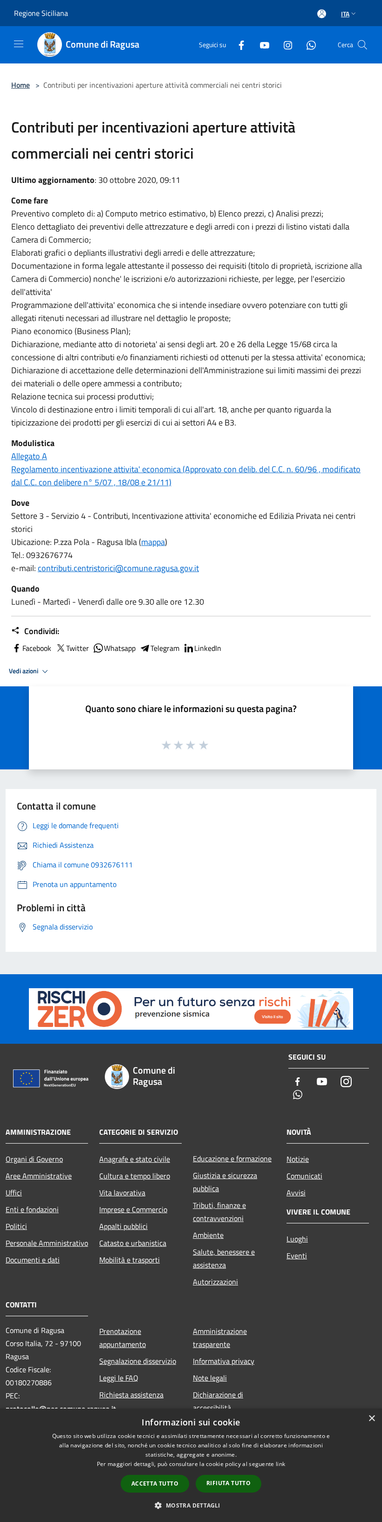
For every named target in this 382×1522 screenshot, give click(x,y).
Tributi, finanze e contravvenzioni (219, 1212)
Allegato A (29, 456)
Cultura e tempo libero (134, 1175)
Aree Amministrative (39, 1175)
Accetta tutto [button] (154, 1483)
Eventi (296, 1255)
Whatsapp (120, 648)
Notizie (297, 1159)
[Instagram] (284, 44)
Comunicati (304, 1175)
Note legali (210, 1377)
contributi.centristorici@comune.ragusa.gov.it (118, 568)
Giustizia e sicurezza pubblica (225, 1182)
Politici (16, 1226)
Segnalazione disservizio (137, 1361)
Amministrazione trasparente (220, 1338)
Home (20, 85)
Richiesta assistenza (131, 1394)
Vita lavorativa (122, 1192)
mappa (153, 542)
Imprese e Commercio (133, 1209)
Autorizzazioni (215, 1281)
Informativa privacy (223, 1361)
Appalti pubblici (123, 1226)
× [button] (371, 1418)
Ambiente (208, 1235)
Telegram (164, 648)
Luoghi (297, 1238)
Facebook (36, 648)
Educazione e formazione (232, 1158)
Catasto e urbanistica (132, 1243)
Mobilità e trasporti (129, 1259)
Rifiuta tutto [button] (228, 1483)
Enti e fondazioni (32, 1209)
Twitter (77, 648)
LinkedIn (207, 648)
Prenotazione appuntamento (122, 1338)
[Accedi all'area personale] (321, 14)
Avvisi (296, 1192)
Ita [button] (345, 14)
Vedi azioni (24, 671)
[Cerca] (362, 44)
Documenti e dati (33, 1259)
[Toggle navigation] (18, 43)
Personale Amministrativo (47, 1243)
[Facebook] (237, 44)
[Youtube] (261, 44)
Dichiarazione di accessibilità (218, 1401)
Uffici (14, 1192)
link (280, 1464)
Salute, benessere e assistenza (224, 1258)
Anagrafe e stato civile (134, 1159)
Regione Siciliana (41, 13)
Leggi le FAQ (118, 1377)
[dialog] (191, 1465)
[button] (191, 1505)
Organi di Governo (34, 1159)
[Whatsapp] (307, 44)
